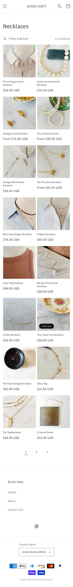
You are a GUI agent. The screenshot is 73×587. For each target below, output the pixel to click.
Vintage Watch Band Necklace (13, 184)
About (12, 501)
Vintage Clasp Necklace (15, 133)
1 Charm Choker (45, 432)
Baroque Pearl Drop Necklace (47, 284)
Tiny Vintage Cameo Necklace (13, 83)
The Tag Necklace (12, 432)
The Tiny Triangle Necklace (17, 383)
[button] (5, 6)
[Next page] (47, 452)
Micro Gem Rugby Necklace (17, 234)
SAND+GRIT (31, 579)
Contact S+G (15, 509)
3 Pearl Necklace (12, 334)
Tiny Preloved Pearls (48, 133)
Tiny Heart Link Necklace (50, 334)
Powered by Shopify (44, 579)
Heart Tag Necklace (13, 282)
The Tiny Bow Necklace (49, 182)
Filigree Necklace (46, 234)
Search (12, 492)
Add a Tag (42, 383)
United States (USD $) (34, 552)
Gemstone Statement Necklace (48, 83)
